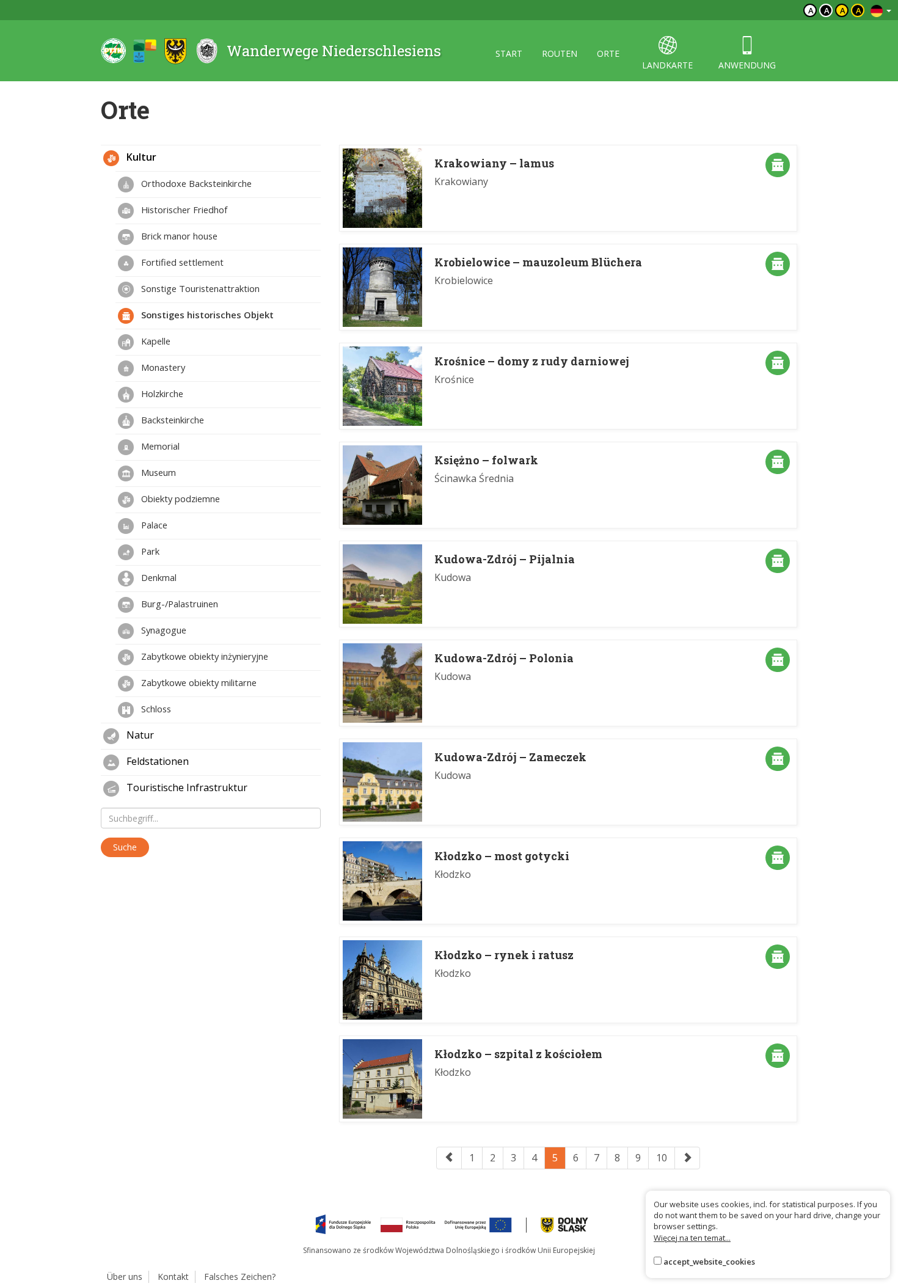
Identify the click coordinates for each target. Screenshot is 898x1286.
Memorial (159, 446)
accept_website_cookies (709, 1261)
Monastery (162, 367)
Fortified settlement (181, 262)
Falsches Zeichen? (240, 1276)
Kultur (140, 157)
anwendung (747, 65)
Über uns (124, 1276)
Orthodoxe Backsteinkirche (195, 183)
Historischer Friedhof (183, 209)
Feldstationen (156, 761)
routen (559, 53)
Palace (153, 525)
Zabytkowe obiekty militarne (198, 682)
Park (149, 551)
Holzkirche (161, 393)
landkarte (667, 65)
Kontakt (173, 1276)
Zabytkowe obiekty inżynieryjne (203, 656)
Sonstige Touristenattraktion (199, 288)
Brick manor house (178, 236)
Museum (157, 472)
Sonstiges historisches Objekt (206, 315)
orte (608, 53)
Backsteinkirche (171, 420)
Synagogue (162, 630)
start (508, 53)
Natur (139, 735)
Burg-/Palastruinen (178, 603)
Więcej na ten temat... (692, 1237)
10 (661, 1157)
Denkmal (158, 577)
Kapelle (154, 341)
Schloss (155, 709)
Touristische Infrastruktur (185, 787)
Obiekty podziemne (179, 498)
